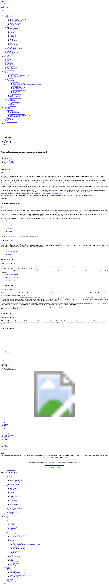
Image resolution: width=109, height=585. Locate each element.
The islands (6, 56)
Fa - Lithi (14, 92)
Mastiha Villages (13, 40)
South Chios (12, 32)
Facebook (6, 445)
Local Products (16, 102)
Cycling (11, 95)
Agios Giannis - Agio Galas (18, 83)
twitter (15, 3)
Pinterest (6, 447)
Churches (11, 54)
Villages (8, 18)
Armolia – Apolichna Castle (19, 90)
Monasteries (12, 55)
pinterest (12, 3)
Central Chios (12, 38)
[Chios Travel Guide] (54, 10)
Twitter (5, 449)
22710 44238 (69, 195)
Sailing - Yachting (13, 74)
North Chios (12, 30)
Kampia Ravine (16, 86)
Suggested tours (10, 34)
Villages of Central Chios (15, 22)
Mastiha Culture (13, 111)
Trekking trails (15, 82)
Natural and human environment (17, 114)
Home (5, 140)
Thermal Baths (12, 106)
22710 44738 (76, 195)
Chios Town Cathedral (9, 162)
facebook (3, 3)
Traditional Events (13, 47)
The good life (10, 99)
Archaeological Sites (11, 50)
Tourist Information (11, 68)
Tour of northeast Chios (15, 36)
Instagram (6, 446)
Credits (2, 453)
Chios (8, 58)
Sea (7, 72)
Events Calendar (10, 70)
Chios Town (9, 16)
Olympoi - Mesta (16, 91)
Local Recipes (15, 103)
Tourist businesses (11, 66)
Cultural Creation (13, 44)
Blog (5, 123)
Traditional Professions (12, 122)
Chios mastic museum (14, 116)
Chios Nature (10, 26)
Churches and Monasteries (13, 52)
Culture (8, 42)
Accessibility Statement (54, 467)
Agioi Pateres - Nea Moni (18, 88)
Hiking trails (12, 80)
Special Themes (7, 107)
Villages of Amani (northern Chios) (17, 19)
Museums (9, 51)
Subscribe (6, 353)
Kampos (11, 39)
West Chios (12, 31)
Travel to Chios (10, 64)
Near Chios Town (13, 28)
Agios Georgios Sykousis (9, 160)
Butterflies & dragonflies (15, 98)
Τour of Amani (12, 35)
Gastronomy (12, 100)
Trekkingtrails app (16, 94)
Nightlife (11, 104)
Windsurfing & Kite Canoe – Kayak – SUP (19, 75)
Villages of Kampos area (15, 23)
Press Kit (6, 439)
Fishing (11, 78)
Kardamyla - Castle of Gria (18, 87)
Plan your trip (10, 63)
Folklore (11, 46)
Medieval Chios (10, 119)
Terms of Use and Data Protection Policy (54, 465)
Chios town (6, 422)
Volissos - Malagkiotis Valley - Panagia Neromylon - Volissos (26, 84)
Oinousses (9, 59)
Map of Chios (7, 436)
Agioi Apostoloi (7, 158)
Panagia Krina (7, 157)
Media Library (4, 7)
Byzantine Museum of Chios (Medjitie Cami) (52, 193)
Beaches (8, 27)
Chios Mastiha (10, 110)
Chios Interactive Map (12, 67)
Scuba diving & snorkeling (15, 76)
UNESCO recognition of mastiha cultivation (19, 115)
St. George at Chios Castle (10, 164)
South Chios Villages (14, 24)
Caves (8, 120)
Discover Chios (7, 15)
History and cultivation (14, 112)
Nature (8, 79)
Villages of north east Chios (15, 20)
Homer (8, 108)
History (11, 43)
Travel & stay (7, 62)
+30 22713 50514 (5, 366)
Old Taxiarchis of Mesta (9, 161)
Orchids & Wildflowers (14, 96)
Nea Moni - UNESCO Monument (15, 48)
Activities (6, 71)
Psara (8, 60)
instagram (7, 3)
